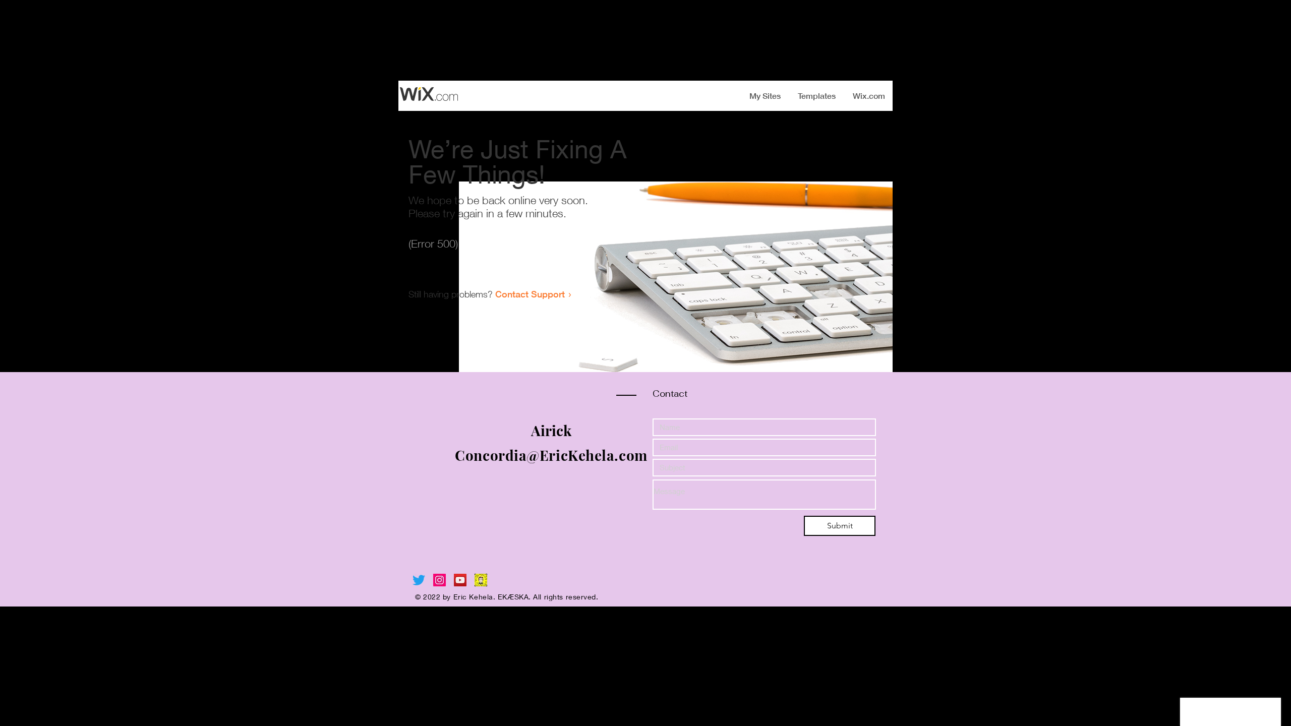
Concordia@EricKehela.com (551, 455)
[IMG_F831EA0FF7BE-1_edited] (481, 580)
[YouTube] (460, 580)
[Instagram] (439, 580)
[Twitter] (419, 580)
